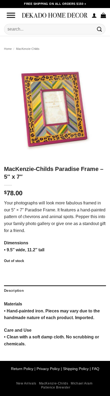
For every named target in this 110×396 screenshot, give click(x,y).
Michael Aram (81, 383)
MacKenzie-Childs (28, 48)
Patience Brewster (55, 387)
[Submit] (99, 29)
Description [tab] (14, 291)
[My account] (94, 15)
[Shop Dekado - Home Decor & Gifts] (55, 15)
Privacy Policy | (49, 369)
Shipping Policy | (76, 369)
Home (8, 48)
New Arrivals (26, 383)
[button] (103, 15)
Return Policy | (24, 369)
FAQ (95, 369)
